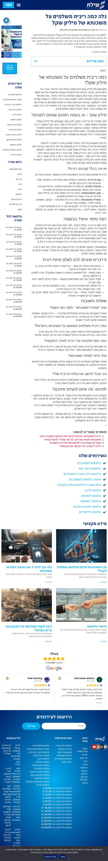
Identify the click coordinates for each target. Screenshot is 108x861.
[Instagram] (101, 747)
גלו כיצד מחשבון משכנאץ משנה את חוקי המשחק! (16, 813)
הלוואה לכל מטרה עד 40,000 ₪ (14, 228)
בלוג (20, 184)
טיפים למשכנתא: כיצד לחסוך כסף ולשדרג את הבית (15, 837)
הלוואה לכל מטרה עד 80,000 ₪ (14, 257)
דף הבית (103, 30)
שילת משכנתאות (15, 169)
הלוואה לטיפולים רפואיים (12, 150)
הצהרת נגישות (16, 199)
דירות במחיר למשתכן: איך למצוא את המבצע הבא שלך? (15, 755)
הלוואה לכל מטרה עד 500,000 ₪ (14, 315)
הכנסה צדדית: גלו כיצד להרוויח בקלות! (7, 835)
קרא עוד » (103, 582)
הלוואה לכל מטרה (15, 109)
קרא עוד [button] (41, 702)
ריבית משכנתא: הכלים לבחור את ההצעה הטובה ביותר (70, 436)
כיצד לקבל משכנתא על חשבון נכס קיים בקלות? (29, 628)
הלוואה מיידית (16, 154)
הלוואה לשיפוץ (16, 119)
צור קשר (19, 179)
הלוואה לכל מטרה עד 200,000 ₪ (14, 286)
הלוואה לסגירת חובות (14, 134)
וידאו (20, 189)
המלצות (19, 194)
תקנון (20, 209)
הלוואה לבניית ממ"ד (14, 124)
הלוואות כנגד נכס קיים (13, 104)
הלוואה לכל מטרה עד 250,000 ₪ (14, 293)
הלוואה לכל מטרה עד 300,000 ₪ (14, 300)
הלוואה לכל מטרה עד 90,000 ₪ (14, 264)
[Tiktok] (98, 747)
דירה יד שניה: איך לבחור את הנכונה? (80, 446)
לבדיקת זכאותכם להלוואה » (9, 68)
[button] (18, 5)
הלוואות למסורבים (15, 94)
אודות (19, 174)
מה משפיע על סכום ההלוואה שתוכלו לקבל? (82, 569)
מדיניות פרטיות (50, 857)
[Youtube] (94, 747)
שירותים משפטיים (63, 758)
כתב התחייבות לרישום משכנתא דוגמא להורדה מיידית (7, 794)
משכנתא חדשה (64, 752)
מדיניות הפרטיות (15, 204)
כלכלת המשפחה (64, 755)
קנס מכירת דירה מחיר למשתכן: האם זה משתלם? (15, 775)
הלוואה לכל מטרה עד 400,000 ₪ (14, 307)
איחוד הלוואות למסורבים (12, 99)
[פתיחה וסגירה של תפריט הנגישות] (6, 20)
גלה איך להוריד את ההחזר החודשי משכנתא (29, 569)
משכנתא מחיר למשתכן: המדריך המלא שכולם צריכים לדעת (7, 816)
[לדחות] (103, 853)
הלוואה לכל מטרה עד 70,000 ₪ (14, 250)
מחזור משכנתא (65, 749)
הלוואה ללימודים (15, 129)
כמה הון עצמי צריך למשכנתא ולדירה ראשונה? (75, 442)
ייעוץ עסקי (67, 762)
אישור (63, 857)
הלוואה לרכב (17, 114)
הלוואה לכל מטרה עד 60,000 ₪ (14, 243)
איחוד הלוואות (97, 626)
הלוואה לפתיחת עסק (14, 139)
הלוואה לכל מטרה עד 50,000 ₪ (14, 235)
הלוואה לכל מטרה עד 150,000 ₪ (14, 279)
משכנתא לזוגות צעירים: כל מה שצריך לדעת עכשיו (72, 439)
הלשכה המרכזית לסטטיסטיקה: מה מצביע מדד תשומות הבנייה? (14, 794)
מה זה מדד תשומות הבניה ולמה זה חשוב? (7, 775)
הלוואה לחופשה (16, 144)
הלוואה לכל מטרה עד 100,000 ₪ (14, 271)
